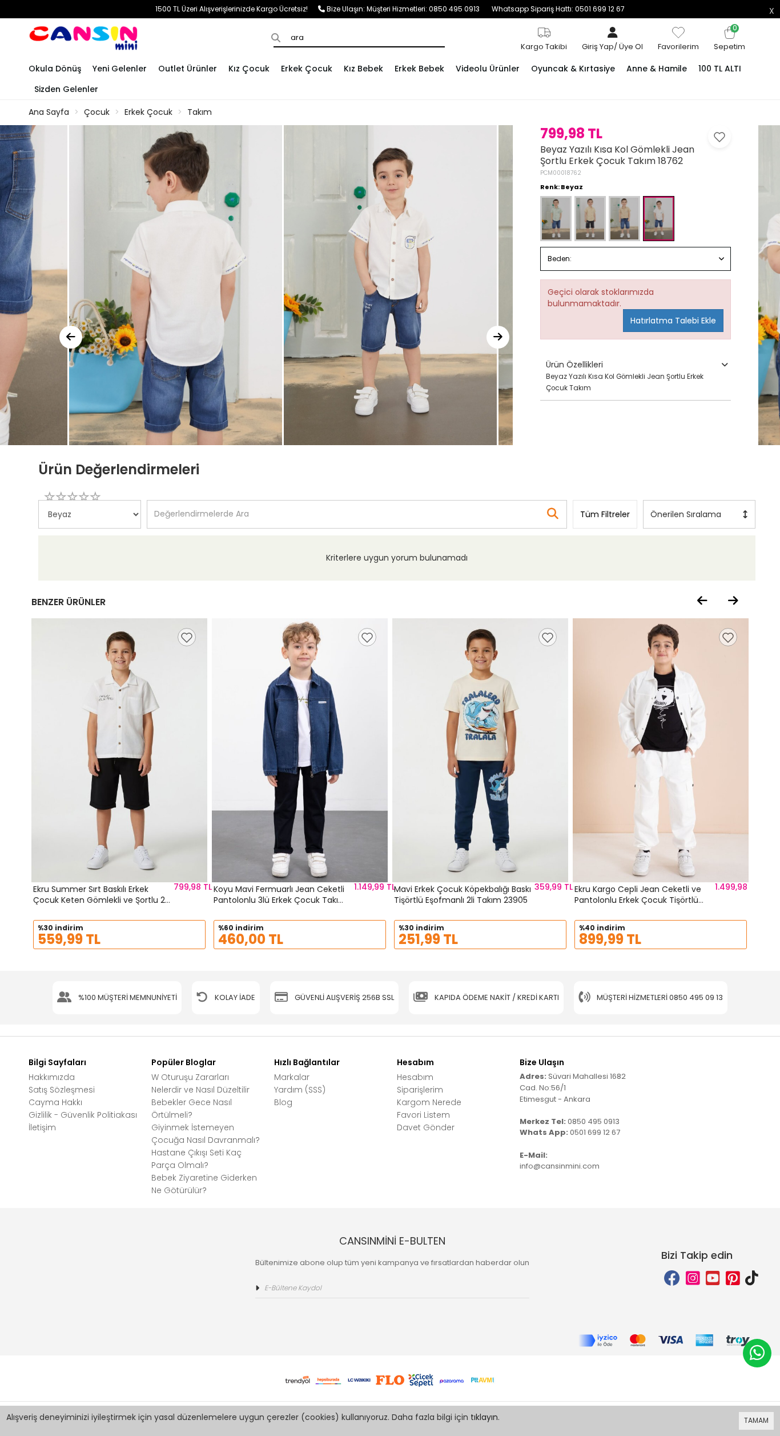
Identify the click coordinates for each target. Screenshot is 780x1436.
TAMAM (756, 1420)
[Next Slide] (498, 337)
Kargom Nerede (429, 1102)
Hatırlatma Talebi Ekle (673, 320)
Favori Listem (423, 1115)
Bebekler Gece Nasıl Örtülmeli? (191, 1109)
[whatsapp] (757, 1353)
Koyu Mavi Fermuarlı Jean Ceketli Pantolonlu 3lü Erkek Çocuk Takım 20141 (280, 900)
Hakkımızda (52, 1077)
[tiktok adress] (751, 1278)
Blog (283, 1102)
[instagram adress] (693, 1278)
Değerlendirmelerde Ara (201, 508)
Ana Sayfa (49, 112)
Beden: (560, 258)
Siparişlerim (420, 1089)
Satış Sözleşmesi (62, 1089)
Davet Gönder (426, 1127)
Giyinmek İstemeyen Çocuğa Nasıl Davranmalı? (205, 1134)
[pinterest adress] (733, 1278)
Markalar (291, 1077)
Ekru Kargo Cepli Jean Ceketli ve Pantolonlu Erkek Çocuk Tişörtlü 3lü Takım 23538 (637, 900)
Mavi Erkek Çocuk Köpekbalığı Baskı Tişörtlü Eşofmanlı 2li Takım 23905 (462, 894)
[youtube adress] (713, 1278)
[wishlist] (187, 637)
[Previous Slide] (71, 337)
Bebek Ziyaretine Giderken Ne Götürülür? (204, 1184)
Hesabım (415, 1077)
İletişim (42, 1127)
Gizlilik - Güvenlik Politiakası (83, 1115)
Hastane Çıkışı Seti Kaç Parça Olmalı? (196, 1159)
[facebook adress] (672, 1278)
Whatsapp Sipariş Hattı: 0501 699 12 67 (558, 9)
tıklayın (484, 1417)
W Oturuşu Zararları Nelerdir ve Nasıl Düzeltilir (200, 1083)
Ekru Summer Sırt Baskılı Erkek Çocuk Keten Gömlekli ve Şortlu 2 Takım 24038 (99, 900)
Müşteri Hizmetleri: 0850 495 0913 (429, 9)
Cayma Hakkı (55, 1102)
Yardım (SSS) (299, 1089)
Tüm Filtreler (605, 514)
